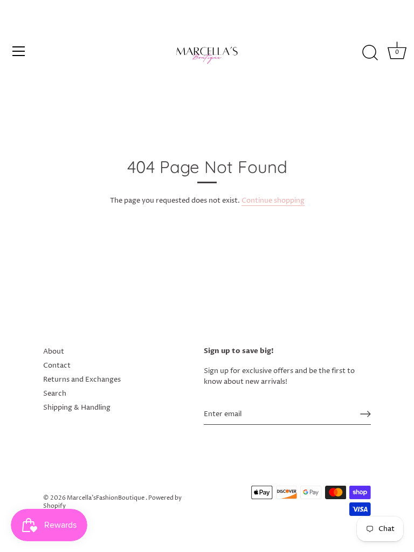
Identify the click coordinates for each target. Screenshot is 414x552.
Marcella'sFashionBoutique (106, 498)
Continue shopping (273, 200)
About (53, 351)
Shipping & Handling (77, 407)
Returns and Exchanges (82, 379)
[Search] (370, 53)
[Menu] (19, 51)
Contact (57, 365)
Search (54, 393)
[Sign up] (365, 414)
